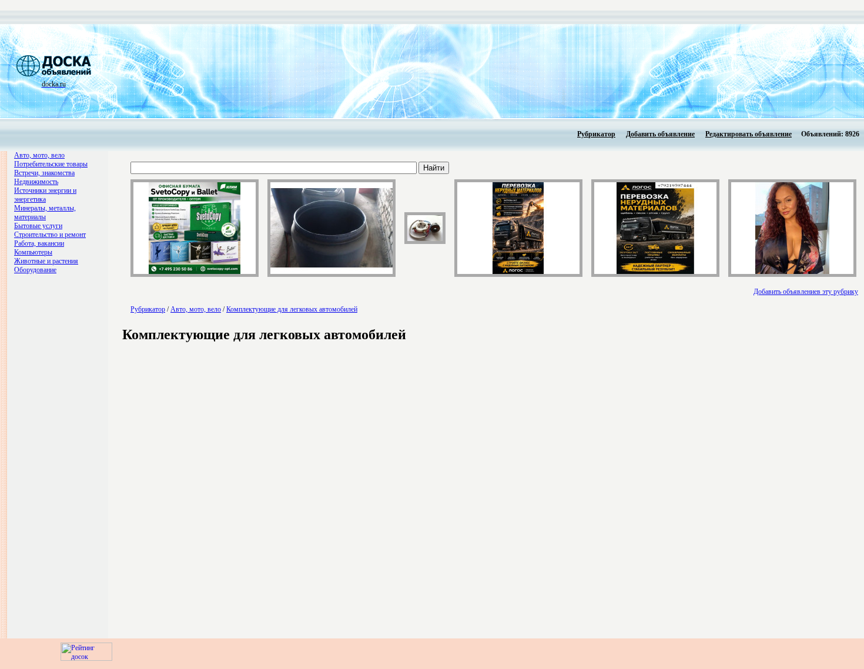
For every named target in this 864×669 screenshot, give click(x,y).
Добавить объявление (660, 134)
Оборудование (35, 270)
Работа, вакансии (39, 243)
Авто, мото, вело (39, 155)
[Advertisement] (421, 71)
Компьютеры (33, 252)
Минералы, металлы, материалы (45, 212)
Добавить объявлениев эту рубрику (806, 291)
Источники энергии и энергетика (45, 194)
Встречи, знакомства (44, 173)
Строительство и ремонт (50, 234)
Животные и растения (46, 261)
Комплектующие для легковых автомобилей (291, 309)
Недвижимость (36, 182)
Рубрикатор (596, 134)
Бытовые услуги (38, 226)
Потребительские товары (51, 164)
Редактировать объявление (748, 134)
